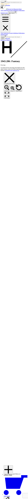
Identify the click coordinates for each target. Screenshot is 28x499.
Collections (6, 10)
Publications (22, 10)
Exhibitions (16, 10)
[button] (8, 470)
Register (8, 5)
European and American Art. (12, 70)
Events (11, 10)
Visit (2, 10)
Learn (6, 13)
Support (3, 13)
